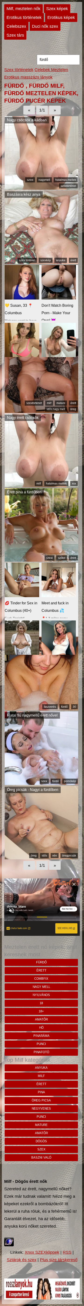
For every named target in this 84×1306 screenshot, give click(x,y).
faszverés (50, 706)
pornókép (70, 781)
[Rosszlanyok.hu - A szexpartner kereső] (42, 1298)
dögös (41, 1141)
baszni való (41, 1157)
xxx (74, 483)
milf (49, 403)
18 (41, 1003)
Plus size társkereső (58, 1259)
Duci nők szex (45, 26)
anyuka (60, 260)
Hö (41, 1027)
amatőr (41, 1019)
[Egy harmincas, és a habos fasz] (41, 709)
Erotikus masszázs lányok (28, 77)
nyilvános (41, 995)
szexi (30, 179)
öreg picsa (41, 1100)
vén (54, 855)
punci (41, 1044)
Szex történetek (18, 69)
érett (73, 260)
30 (74, 706)
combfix (41, 978)
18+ (41, 1011)
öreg (73, 409)
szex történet (27, 260)
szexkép (45, 260)
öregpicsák (69, 855)
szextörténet (68, 186)
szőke (61, 558)
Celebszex (16, 26)
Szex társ (15, 35)
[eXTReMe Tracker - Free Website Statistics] (9, 1245)
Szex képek (57, 8)
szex (44, 781)
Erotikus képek (61, 17)
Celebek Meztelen (51, 69)
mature (60, 403)
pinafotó (41, 1052)
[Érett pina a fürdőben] (41, 560)
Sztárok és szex (21, 1259)
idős (44, 855)
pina (41, 1092)
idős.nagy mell (56, 409)
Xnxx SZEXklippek (42, 1252)
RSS (67, 1252)
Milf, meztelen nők (23, 8)
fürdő (64, 706)
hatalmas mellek (65, 179)
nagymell (44, 179)
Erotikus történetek (24, 17)
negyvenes (41, 1108)
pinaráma (41, 1036)
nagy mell (41, 987)
